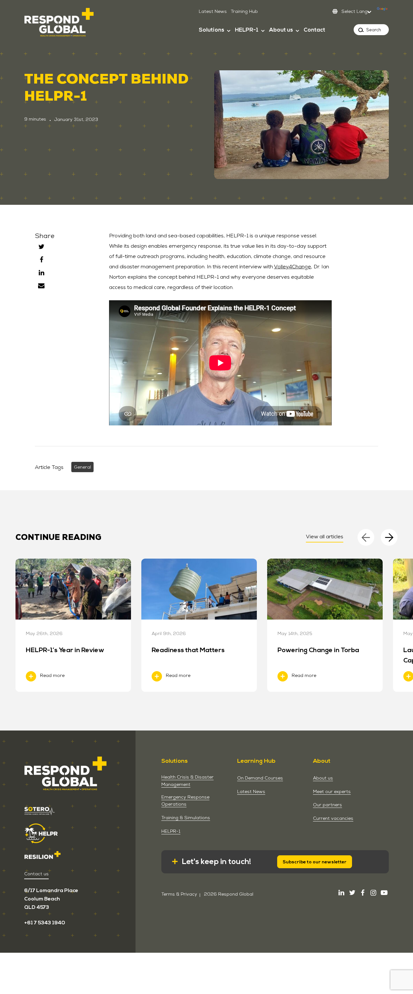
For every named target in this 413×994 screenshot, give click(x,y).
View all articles (324, 536)
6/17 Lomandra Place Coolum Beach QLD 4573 (51, 898)
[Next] (389, 537)
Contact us (36, 874)
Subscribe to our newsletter (315, 862)
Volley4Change (292, 266)
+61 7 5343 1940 (44, 922)
